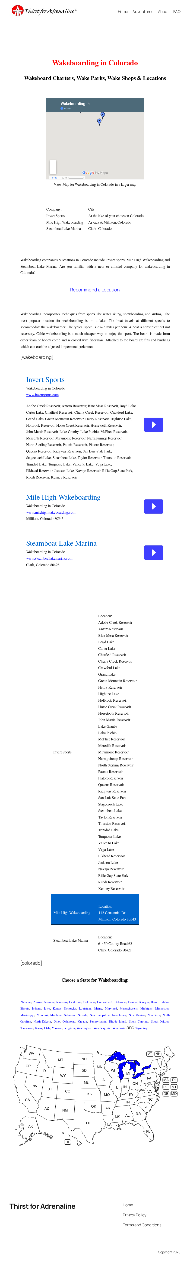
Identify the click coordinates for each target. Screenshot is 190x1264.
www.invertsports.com (42, 394)
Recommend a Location (95, 290)
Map (66, 184)
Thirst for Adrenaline (43, 1206)
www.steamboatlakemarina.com (49, 558)
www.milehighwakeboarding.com (50, 512)
